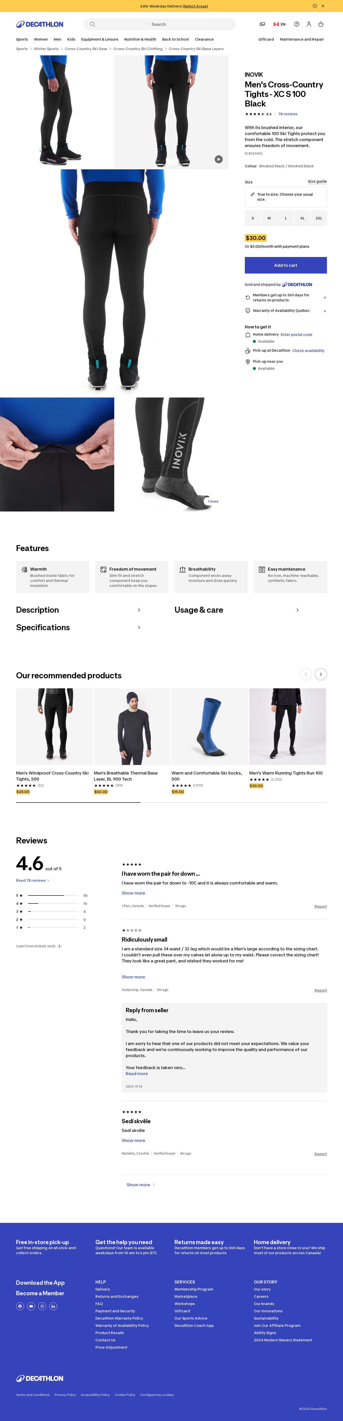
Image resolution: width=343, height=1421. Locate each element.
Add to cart (285, 265)
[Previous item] (306, 674)
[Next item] (321, 674)
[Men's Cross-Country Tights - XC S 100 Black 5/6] (171, 454)
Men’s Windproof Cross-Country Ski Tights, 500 (53, 776)
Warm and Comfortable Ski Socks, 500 (207, 776)
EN (283, 24)
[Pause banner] (315, 6)
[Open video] (219, 159)
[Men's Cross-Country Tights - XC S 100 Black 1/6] (171, 112)
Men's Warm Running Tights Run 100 (286, 773)
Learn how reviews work (35, 946)
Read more (137, 1073)
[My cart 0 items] (321, 24)
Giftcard (266, 39)
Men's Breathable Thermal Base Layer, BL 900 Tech (126, 776)
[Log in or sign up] (309, 24)
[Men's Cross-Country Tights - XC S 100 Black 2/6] (57, 112)
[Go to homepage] (39, 24)
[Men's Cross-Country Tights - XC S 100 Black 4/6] (57, 454)
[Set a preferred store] (262, 24)
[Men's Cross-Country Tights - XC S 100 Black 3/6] (114, 283)
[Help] (297, 24)
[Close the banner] (323, 6)
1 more (213, 501)
